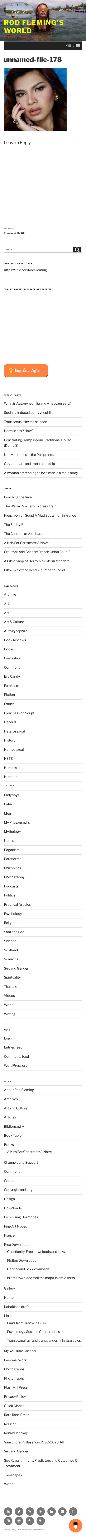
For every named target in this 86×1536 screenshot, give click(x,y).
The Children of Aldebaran (24, 534)
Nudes (9, 841)
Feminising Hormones (21, 1217)
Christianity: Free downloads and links (36, 1252)
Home (9, 1298)
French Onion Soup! (19, 713)
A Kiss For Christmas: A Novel (26, 543)
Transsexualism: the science (25, 422)
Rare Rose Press (16, 1415)
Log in (9, 1038)
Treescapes (13, 1475)
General (10, 722)
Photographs (14, 1369)
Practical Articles (17, 905)
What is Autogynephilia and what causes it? (37, 403)
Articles (10, 1117)
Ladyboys (11, 795)
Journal (9, 786)
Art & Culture (14, 622)
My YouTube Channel (20, 1351)
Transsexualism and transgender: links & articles (44, 1341)
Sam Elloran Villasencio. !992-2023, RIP (35, 1442)
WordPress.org (16, 1066)
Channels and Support (21, 1163)
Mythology (12, 832)
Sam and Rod (14, 932)
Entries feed (13, 1047)
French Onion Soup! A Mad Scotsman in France (40, 515)
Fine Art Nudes (15, 1226)
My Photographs (17, 822)
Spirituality (12, 977)
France (9, 704)
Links (8, 1316)
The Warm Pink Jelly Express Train (30, 506)
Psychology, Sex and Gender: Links (33, 1332)
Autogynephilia (16, 631)
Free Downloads (16, 1245)
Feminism (11, 686)
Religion (10, 923)
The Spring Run (15, 525)
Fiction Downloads (21, 1261)
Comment (12, 667)
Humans (10, 768)
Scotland (11, 950)
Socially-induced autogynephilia (28, 413)
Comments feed (16, 1057)
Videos (9, 996)
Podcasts (11, 886)
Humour (10, 777)
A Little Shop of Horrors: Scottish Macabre (37, 561)
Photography (14, 877)
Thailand (10, 987)
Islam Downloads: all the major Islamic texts (41, 1278)
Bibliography (14, 1126)
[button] (70, 45)
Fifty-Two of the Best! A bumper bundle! (34, 570)
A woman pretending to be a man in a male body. (41, 473)
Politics (9, 895)
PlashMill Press (16, 1387)
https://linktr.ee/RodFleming (25, 270)
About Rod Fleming (19, 1090)
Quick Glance (14, 1406)
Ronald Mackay (16, 1433)
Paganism (12, 850)
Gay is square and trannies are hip (29, 464)
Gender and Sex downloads (28, 1269)
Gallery (9, 1288)
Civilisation (12, 658)
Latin (8, 804)
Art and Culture (15, 1108)
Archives (11, 1099)
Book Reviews (15, 640)
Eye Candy (12, 676)
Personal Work (15, 1360)
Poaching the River (18, 497)
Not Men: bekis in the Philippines (29, 455)
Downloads (13, 1208)
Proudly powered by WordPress (31, 1530)
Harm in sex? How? (18, 431)
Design (9, 1199)
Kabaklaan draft (16, 1307)
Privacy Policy (15, 1397)
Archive (10, 594)
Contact (10, 1181)
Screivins (11, 959)
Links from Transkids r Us (26, 1323)
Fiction (9, 695)
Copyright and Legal (19, 1190)
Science (10, 941)
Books (9, 649)
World (9, 1005)
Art (6, 604)
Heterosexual (14, 731)
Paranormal (13, 859)
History (9, 740)
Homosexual (14, 750)
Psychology (13, 914)
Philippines (12, 868)
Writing (9, 1014)
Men (7, 813)
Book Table (13, 1135)
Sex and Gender (16, 968)
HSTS (8, 759)
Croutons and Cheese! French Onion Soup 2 (37, 552)
